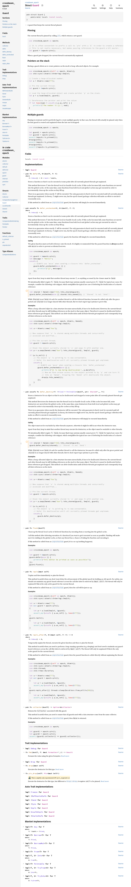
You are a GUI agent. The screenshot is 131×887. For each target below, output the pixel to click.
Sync (34, 804)
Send (46, 178)
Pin (45, 773)
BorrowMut (39, 843)
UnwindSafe (37, 816)
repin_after (38, 635)
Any (35, 827)
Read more (65, 756)
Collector (66, 707)
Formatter (52, 752)
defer (35, 174)
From (36, 851)
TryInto (41, 876)
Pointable (71, 392)
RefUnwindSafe (39, 796)
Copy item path (42, 5)
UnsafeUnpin (37, 812)
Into (39, 855)
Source (27, 8)
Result (70, 752)
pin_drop (33, 773)
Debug (33, 748)
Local (58, 17)
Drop (33, 762)
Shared (93, 392)
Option (56, 707)
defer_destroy (46, 392)
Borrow (37, 835)
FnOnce (33, 178)
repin (35, 572)
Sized (60, 392)
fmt (30, 752)
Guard (33, 170)
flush (35, 528)
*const (52, 17)
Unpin (33, 808)
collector (37, 707)
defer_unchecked (47, 208)
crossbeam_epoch (32, 2)
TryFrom (41, 868)
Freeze (34, 792)
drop (31, 766)
